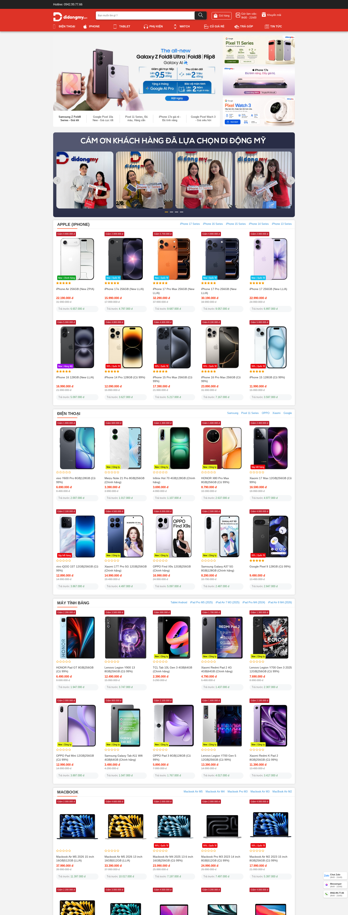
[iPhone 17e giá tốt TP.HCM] (259, 80)
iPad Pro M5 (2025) (201, 624)
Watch (185, 26)
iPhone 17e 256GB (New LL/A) (124, 311)
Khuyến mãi (274, 15)
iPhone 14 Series (259, 245)
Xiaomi (276, 434)
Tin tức (276, 26)
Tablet (124, 26)
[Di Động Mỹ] (70, 16)
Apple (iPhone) (73, 246)
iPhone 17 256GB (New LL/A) (268, 311)
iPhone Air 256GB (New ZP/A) (75, 311)
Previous (45, 147)
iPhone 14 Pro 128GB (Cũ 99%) (125, 399)
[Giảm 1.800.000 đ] (77, 469)
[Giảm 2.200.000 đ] (77, 659)
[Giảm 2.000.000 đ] (77, 848)
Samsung (232, 434)
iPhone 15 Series (236, 245)
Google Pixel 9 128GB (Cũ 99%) (270, 588)
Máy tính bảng (73, 624)
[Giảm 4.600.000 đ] (126, 848)
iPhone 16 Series (213, 245)
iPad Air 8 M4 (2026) (280, 624)
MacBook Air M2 (282, 813)
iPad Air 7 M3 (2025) (227, 624)
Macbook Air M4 (215, 813)
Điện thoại (67, 26)
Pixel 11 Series (250, 434)
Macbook (67, 814)
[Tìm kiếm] (201, 15)
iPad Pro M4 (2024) (253, 624)
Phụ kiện (156, 26)
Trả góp (246, 26)
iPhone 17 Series (190, 245)
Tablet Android (179, 624)
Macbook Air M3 (260, 813)
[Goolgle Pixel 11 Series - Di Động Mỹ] (259, 49)
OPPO (265, 434)
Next (302, 147)
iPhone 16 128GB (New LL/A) (75, 399)
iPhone (94, 26)
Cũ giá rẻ (217, 26)
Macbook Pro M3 (238, 813)
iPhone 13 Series (282, 245)
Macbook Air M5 (193, 813)
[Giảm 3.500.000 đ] (126, 659)
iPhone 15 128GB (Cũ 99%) (267, 399)
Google (288, 434)
